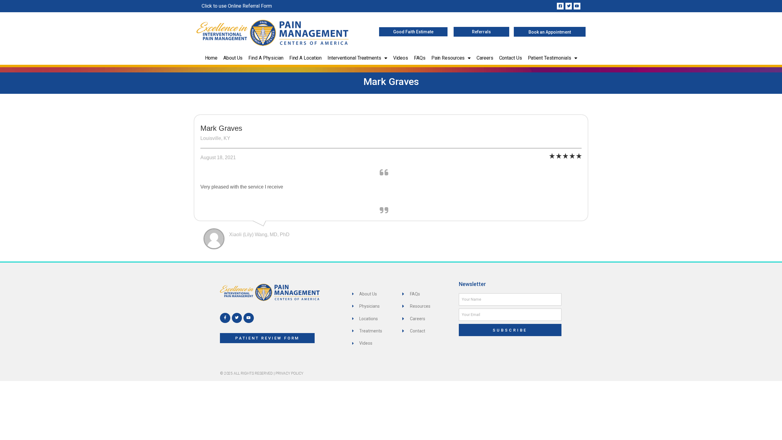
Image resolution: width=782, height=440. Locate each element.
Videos (400, 58)
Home (211, 58)
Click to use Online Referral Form (237, 6)
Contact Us (510, 58)
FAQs (420, 58)
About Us (233, 58)
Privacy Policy (289, 373)
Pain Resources (448, 58)
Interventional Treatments (354, 58)
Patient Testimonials (549, 58)
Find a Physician (265, 58)
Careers (485, 58)
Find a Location (305, 58)
